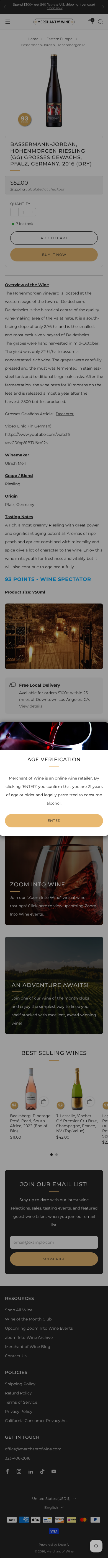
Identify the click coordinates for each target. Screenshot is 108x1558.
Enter (54, 820)
